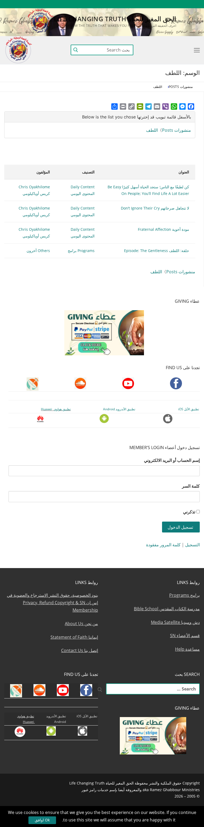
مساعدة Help (187, 649)
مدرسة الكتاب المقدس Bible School (167, 609)
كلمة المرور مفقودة (163, 545)
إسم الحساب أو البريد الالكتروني (172, 460)
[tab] (100, 117)
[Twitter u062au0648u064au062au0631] (167, 4)
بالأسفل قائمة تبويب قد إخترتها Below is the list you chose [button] (136, 117)
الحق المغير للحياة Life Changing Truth (115, 19)
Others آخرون (38, 250)
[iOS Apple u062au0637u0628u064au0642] (118, 4)
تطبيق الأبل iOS (188, 409)
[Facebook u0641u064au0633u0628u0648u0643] (195, 4)
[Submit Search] (75, 50)
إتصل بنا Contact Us (79, 650)
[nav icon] (196, 50)
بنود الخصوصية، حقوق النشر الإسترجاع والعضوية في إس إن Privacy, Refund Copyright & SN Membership (52, 602)
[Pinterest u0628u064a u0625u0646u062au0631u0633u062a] (137, 4)
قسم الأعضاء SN (185, 635)
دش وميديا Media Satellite (175, 622)
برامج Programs (184, 595)
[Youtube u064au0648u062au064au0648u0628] (186, 4)
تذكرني (189, 512)
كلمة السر (191, 486)
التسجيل (192, 545)
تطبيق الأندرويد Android (119, 409)
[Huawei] (109, 4)
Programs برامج (81, 250)
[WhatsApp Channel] (147, 4)
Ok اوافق (42, 819)
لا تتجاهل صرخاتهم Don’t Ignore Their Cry (155, 208)
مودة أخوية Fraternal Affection (163, 229)
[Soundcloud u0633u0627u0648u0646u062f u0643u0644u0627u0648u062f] (176, 4)
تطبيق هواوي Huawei (56, 409)
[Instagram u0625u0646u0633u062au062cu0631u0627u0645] (157, 4)
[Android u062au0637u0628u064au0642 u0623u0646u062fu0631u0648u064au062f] (128, 4)
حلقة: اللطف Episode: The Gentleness (156, 250)
